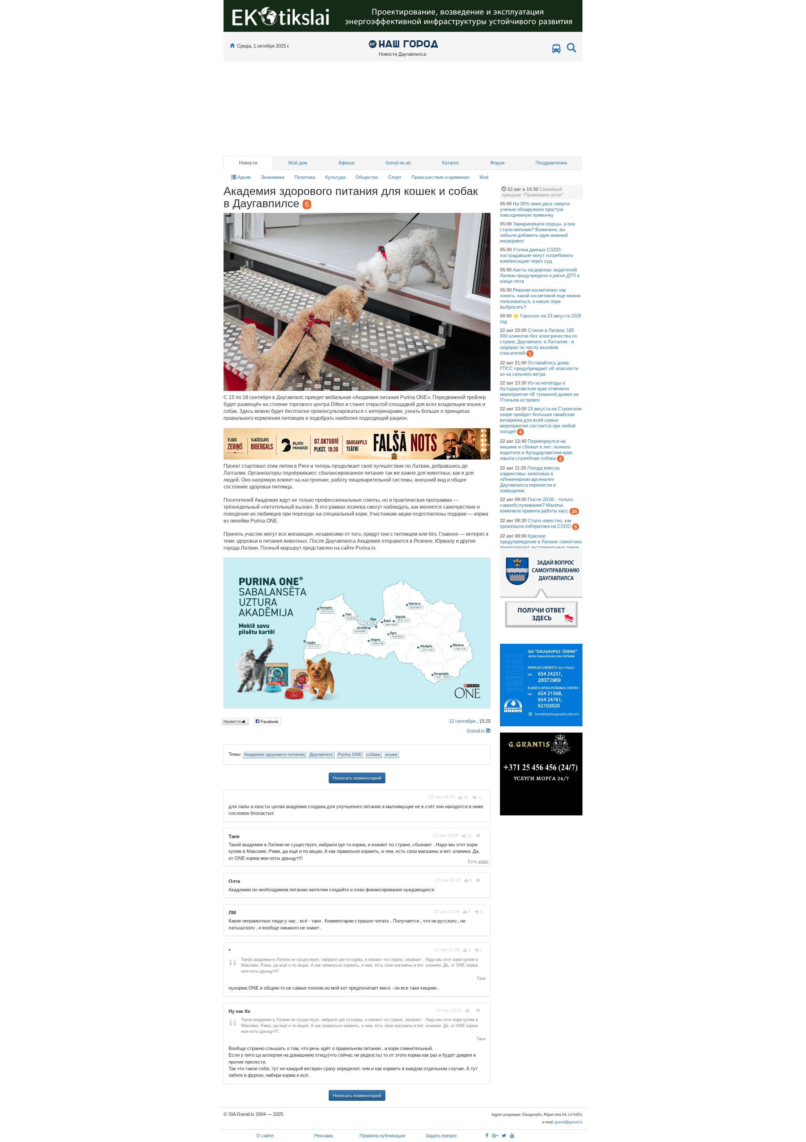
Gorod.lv (476, 731)
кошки (391, 754)
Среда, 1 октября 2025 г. (263, 46)
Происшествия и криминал (440, 177)
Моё (484, 177)
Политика (304, 177)
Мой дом (297, 162)
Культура (335, 177)
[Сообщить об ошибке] (488, 731)
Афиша (346, 162)
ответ (483, 861)
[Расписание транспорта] (556, 50)
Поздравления (551, 162)
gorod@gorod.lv (568, 1122)
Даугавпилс (321, 754)
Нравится (233, 721)
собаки (373, 754)
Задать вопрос (441, 1135)
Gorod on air (398, 162)
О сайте (265, 1135)
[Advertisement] (403, 109)
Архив (243, 177)
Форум (497, 162)
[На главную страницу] (232, 46)
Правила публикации (382, 1135)
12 (462, 721)
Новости (248, 162)
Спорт (394, 177)
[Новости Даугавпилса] (403, 43)
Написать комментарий (357, 777)
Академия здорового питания (274, 754)
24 (574, 511)
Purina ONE (349, 754)
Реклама (323, 1135)
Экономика (272, 177)
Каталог (450, 162)
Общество (366, 177)
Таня (480, 978)
